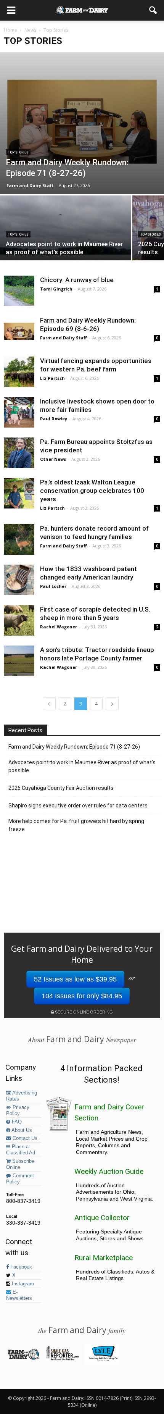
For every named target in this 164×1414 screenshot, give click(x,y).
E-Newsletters (19, 1295)
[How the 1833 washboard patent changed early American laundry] (19, 580)
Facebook (20, 1267)
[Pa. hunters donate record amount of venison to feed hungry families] (19, 539)
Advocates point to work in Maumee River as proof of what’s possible (82, 766)
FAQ (16, 1122)
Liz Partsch (52, 378)
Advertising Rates (21, 1096)
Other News (53, 459)
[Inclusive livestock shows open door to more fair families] (19, 412)
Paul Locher (53, 586)
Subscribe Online (20, 1164)
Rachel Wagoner (58, 627)
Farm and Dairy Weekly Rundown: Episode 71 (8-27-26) (74, 747)
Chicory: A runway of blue (77, 280)
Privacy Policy (17, 1110)
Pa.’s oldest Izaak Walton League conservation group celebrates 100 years (92, 490)
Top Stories (18, 152)
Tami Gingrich (56, 289)
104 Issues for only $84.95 (82, 996)
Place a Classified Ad (20, 1150)
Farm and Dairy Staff (29, 185)
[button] (153, 10)
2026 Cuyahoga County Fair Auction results (61, 788)
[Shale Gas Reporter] (62, 1359)
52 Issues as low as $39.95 (75, 979)
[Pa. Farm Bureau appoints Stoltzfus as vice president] (19, 452)
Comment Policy (20, 1179)
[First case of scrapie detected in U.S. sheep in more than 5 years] (19, 620)
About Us (21, 1130)
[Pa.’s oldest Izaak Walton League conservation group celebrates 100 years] (19, 493)
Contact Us (24, 1138)
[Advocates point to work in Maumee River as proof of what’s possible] (65, 244)
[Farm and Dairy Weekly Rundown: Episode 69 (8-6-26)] (19, 331)
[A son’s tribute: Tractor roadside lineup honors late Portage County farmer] (19, 661)
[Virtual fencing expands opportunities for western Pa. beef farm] (19, 372)
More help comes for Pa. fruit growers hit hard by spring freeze (76, 825)
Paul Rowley (53, 418)
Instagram (22, 1283)
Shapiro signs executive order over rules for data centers (78, 805)
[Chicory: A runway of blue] (19, 291)
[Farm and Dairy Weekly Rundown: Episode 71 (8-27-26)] (82, 123)
